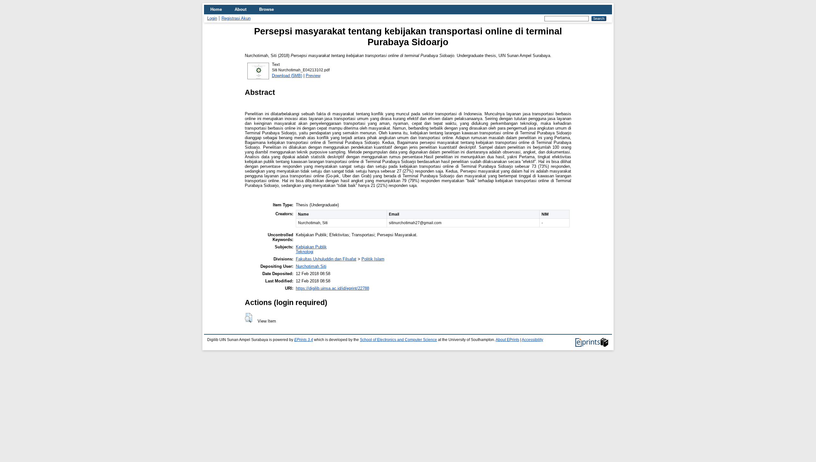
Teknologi (304, 251)
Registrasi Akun (236, 18)
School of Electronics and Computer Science (398, 340)
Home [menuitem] (216, 9)
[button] (248, 318)
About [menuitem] (240, 9)
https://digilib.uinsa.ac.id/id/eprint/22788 (332, 288)
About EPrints (507, 340)
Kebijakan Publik (311, 247)
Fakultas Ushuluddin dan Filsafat (326, 259)
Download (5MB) (287, 75)
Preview (313, 75)
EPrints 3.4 (303, 340)
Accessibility (532, 340)
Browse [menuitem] (266, 9)
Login (212, 18)
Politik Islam (372, 259)
